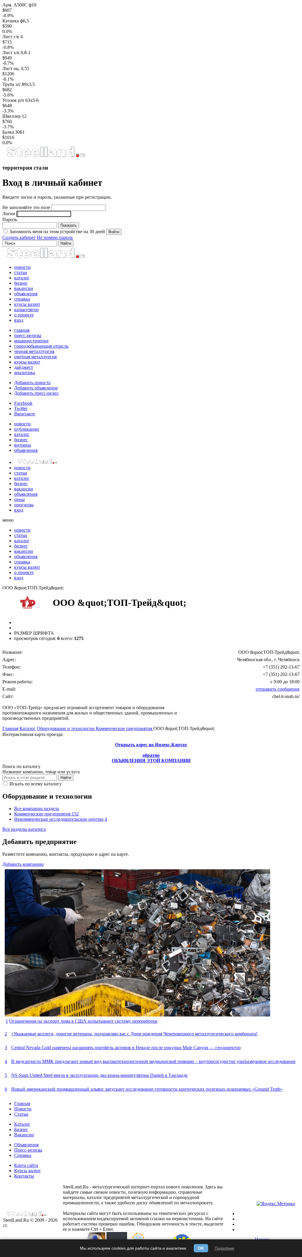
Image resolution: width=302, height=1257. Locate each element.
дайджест (23, 367)
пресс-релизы (27, 335)
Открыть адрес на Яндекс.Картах (151, 744)
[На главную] (45, 156)
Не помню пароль (55, 237)
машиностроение (31, 340)
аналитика (24, 372)
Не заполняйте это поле (26, 207)
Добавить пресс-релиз (36, 393)
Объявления (26, 1144)
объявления (25, 293)
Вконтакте (24, 413)
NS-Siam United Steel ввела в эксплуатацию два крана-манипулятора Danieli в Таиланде (99, 1075)
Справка (22, 1155)
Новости (23, 1108)
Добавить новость (32, 382)
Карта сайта (26, 1165)
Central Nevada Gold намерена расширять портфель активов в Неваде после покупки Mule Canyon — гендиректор (126, 1047)
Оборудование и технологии (66, 728)
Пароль (9, 219)
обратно (151, 755)
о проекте (24, 314)
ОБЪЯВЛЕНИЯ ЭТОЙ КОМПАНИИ (151, 760)
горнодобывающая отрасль (41, 346)
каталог (21, 277)
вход (18, 320)
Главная (10, 728)
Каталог (27, 728)
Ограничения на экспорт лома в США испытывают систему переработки (83, 1021)
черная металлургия (34, 351)
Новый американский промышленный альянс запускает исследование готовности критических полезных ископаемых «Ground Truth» (147, 1089)
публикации (26, 429)
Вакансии (24, 1134)
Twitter (20, 408)
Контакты (24, 1175)
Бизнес (21, 1129)
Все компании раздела (36, 808)
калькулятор (26, 309)
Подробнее (224, 1248)
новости (22, 267)
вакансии (23, 288)
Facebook (23, 403)
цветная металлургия (35, 356)
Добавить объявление (36, 387)
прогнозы (24, 504)
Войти (114, 232)
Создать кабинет (19, 237)
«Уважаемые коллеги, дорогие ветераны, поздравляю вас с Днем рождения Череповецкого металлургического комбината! (134, 1033)
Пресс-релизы (28, 1149)
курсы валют (27, 304)
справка (22, 298)
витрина (22, 444)
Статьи (21, 1114)
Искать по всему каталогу (35, 783)
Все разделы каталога (24, 829)
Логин (8, 213)
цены (19, 499)
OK (201, 1248)
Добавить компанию (23, 864)
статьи (20, 272)
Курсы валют (27, 1170)
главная (21, 330)
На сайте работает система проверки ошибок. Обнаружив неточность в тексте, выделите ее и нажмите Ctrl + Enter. (143, 1224)
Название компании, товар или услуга (41, 771)
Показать (68, 225)
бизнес (21, 283)
